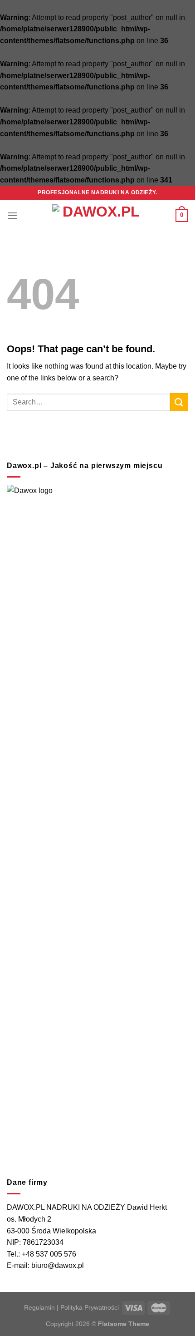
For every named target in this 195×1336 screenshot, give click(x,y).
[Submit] (179, 402)
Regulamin (39, 1307)
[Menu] (12, 215)
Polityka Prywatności (89, 1307)
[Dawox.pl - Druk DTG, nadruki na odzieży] (97, 215)
